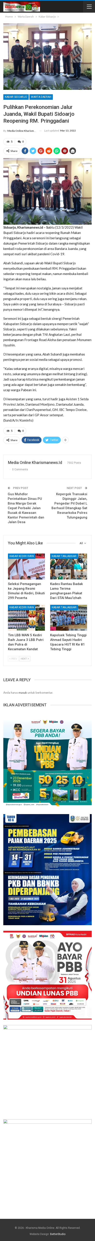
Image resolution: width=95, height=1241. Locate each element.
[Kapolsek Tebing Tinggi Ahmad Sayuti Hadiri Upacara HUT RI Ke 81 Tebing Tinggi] (68, 618)
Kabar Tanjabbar (64, 556)
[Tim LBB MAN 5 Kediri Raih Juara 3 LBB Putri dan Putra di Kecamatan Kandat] (26, 618)
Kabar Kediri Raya (22, 556)
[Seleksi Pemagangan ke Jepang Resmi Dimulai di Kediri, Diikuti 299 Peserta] (26, 566)
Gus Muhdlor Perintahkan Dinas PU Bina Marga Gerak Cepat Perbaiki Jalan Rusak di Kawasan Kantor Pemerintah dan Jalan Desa (26, 508)
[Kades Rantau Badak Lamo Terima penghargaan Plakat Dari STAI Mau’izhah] (68, 566)
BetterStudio (57, 1234)
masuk (23, 692)
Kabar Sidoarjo (16, 96)
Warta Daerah (41, 96)
